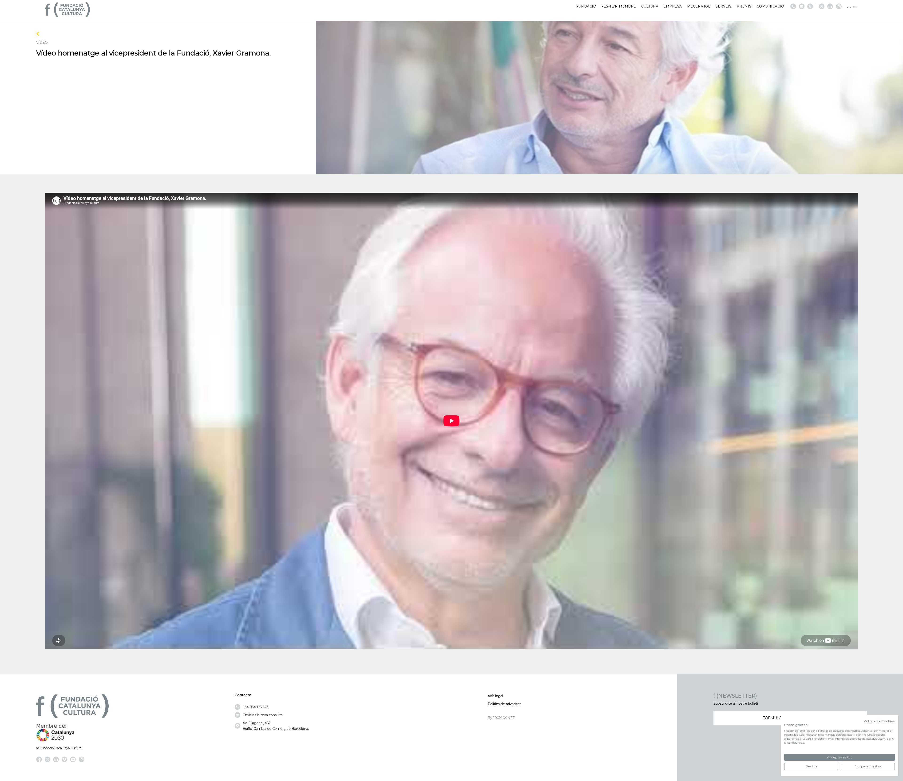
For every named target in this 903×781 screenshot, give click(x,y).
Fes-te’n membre (618, 6)
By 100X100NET (501, 718)
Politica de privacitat (504, 704)
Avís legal (495, 696)
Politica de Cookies (879, 721)
